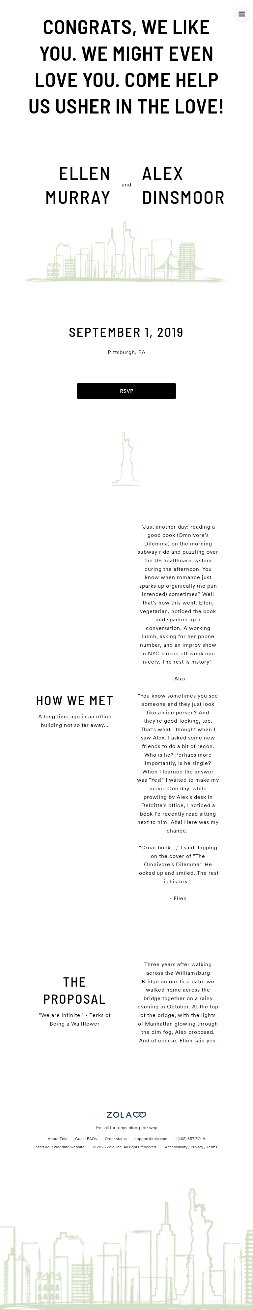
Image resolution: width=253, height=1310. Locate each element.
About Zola (57, 1139)
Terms (212, 1147)
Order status (116, 1139)
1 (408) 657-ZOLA (190, 1139)
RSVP (126, 391)
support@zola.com (151, 1139)
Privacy (197, 1147)
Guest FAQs (86, 1139)
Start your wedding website (60, 1147)
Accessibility (176, 1147)
